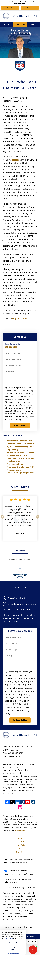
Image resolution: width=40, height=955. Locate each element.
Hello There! (32, 942)
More (33, 24)
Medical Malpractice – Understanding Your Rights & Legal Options (20, 458)
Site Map (20, 848)
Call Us (10, 7)
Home (6, 24)
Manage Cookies (26, 874)
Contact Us (20, 24)
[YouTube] (27, 802)
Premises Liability (15, 464)
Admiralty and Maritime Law (20, 441)
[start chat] (33, 949)
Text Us (29, 7)
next (37, 518)
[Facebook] (7, 802)
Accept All (13, 943)
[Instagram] (20, 807)
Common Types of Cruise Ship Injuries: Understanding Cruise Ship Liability (20, 446)
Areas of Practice (13, 435)
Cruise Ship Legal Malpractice (20, 473)
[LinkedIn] (17, 802)
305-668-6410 (11, 347)
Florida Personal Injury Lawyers (21, 452)
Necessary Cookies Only (13, 948)
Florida (16, 159)
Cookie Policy (10, 874)
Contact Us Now (20, 425)
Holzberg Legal (28, 927)
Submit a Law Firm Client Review (20, 560)
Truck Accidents (14, 470)
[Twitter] (12, 802)
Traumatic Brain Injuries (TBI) (20, 467)
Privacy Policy (20, 845)
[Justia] (22, 802)
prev (2, 518)
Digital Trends (19, 318)
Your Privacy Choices (18, 870)
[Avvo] (33, 802)
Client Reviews (20, 486)
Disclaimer (20, 842)
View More (20, 550)
